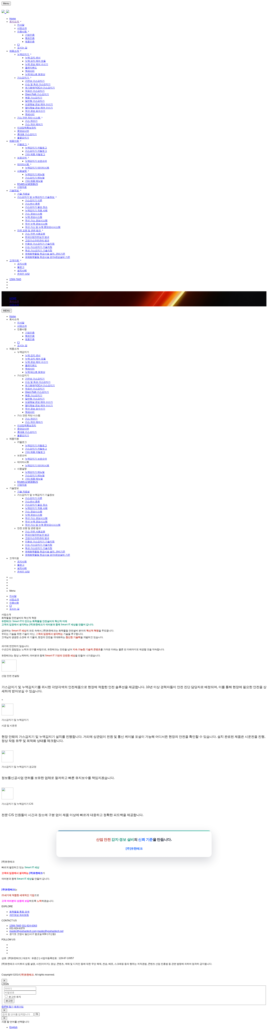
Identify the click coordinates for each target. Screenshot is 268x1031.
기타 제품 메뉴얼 (34, 181)
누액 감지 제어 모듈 (35, 61)
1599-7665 (15, 925)
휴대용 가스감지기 (27, 134)
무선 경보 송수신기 (35, 111)
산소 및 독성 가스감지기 (37, 84)
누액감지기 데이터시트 (37, 167)
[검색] (37, 1014)
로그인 (9, 1000)
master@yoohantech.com (23, 931)
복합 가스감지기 (33, 97)
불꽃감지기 (23, 137)
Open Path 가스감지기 (37, 94)
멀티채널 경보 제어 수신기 (39, 107)
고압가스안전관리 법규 (37, 240)
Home (12, 18)
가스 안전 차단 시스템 (29, 117)
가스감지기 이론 (33, 200)
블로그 (20, 267)
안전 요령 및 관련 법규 (29, 230)
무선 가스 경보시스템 (36, 220)
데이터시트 (23, 164)
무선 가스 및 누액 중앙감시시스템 (42, 227)
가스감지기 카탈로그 (36, 151)
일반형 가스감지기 (35, 101)
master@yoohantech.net (50, 931)
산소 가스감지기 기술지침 (38, 247)
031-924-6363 (29, 925)
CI (18, 44)
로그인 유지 (15, 996)
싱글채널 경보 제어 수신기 (39, 104)
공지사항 (22, 263)
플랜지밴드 (31, 67)
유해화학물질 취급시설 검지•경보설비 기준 (47, 257)
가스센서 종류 (32, 203)
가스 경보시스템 (33, 213)
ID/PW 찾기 (8, 1006)
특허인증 (30, 38)
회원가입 (19, 1006)
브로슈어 (22, 157)
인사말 (20, 25)
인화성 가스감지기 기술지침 (40, 243)
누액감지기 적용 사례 (36, 210)
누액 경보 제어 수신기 (36, 64)
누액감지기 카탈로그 (36, 147)
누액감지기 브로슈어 (36, 161)
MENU (6, 310)
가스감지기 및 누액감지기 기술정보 (36, 197)
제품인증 (30, 41)
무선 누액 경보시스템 (36, 223)
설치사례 (22, 270)
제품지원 (14, 141)
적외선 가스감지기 (35, 91)
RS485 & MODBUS (27, 184)
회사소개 (14, 21)
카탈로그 (22, 144)
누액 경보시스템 (33, 217)
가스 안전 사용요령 (35, 233)
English (13, 1027)
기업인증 (30, 35)
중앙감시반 (23, 131)
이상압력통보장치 (26, 127)
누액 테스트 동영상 (35, 74)
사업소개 (22, 28)
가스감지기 (23, 77)
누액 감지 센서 (32, 57)
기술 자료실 (23, 193)
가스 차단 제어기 (34, 124)
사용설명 (22, 171)
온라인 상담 (23, 273)
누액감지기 (23, 54)
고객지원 (14, 260)
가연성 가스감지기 (35, 81)
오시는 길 (22, 47)
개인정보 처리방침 (19, 915)
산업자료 (22, 187)
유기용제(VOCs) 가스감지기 (40, 87)
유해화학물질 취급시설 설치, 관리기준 (45, 253)
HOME (12, 298)
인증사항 (22, 31)
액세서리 (30, 71)
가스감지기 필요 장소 (36, 207)
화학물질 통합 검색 (19, 911)
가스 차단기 (31, 121)
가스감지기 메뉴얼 (35, 177)
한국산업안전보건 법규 (37, 237)
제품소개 (14, 51)
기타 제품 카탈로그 (35, 154)
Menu (6, 3)
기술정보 (14, 190)
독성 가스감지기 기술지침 (38, 250)
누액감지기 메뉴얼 (35, 174)
